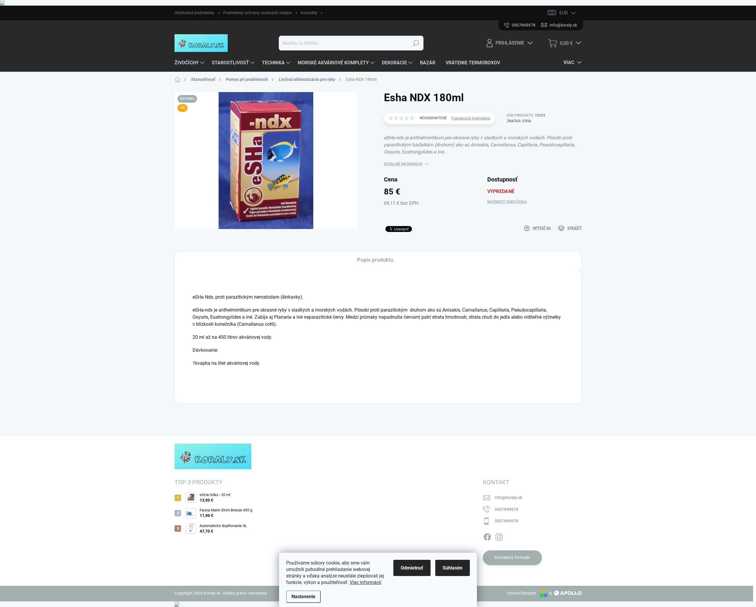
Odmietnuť (412, 568)
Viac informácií (365, 582)
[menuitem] (190, 63)
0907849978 (506, 509)
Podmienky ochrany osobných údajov (257, 12)
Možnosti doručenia (507, 202)
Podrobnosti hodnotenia (470, 118)
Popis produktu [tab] (375, 260)
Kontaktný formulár (512, 557)
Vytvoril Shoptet (521, 593)
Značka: (519, 121)
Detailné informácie (403, 164)
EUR (563, 13)
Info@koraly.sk (508, 497)
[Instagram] (499, 535)
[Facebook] (487, 535)
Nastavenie (303, 596)
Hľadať (416, 43)
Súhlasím (452, 568)
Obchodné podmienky (194, 12)
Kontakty (309, 12)
